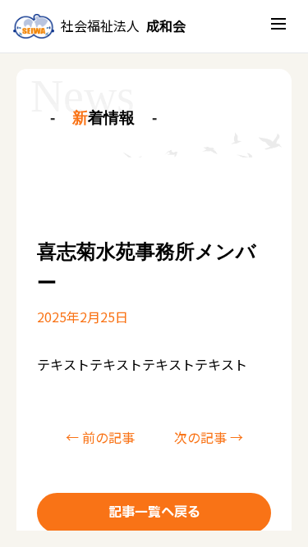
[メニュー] (278, 26)
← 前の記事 (100, 437)
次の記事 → (208, 437)
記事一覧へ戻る (154, 512)
